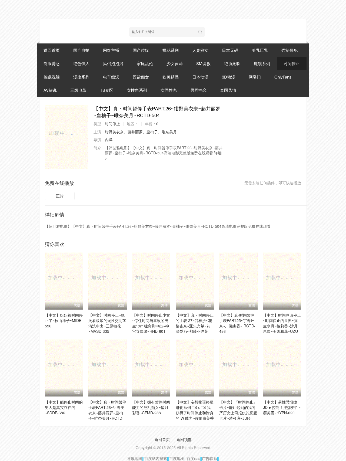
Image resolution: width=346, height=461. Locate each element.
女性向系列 (137, 90)
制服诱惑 (52, 63)
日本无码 (230, 50)
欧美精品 (170, 77)
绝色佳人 (81, 63)
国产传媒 (141, 50)
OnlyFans (282, 77)
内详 (108, 139)
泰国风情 (228, 90)
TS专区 (106, 90)
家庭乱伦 (145, 63)
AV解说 (50, 90)
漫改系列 (81, 77)
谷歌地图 (134, 458)
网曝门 (255, 77)
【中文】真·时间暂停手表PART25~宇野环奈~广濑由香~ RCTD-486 (237, 323)
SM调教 (203, 63)
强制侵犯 (289, 50)
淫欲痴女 (141, 77)
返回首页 (52, 50)
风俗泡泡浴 (113, 63)
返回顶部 (184, 439)
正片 (60, 195)
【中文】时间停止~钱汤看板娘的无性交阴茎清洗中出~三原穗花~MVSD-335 (107, 323)
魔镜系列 (262, 63)
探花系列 (170, 50)
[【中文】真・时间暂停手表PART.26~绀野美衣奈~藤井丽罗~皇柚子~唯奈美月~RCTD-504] (66, 137)
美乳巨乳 (260, 50)
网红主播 (111, 50)
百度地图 (176, 458)
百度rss (193, 458)
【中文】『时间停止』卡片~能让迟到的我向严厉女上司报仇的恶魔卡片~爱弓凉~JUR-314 (238, 412)
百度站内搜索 (155, 458)
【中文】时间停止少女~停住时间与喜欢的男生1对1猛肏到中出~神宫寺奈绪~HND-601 (151, 323)
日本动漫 (200, 77)
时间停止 (292, 63)
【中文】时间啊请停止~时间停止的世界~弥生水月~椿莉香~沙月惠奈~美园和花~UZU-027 (282, 325)
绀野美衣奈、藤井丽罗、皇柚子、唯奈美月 (141, 131)
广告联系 (209, 458)
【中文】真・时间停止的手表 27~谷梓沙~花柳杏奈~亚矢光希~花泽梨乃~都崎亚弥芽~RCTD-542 (195, 325)
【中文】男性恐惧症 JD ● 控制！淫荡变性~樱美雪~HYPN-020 (282, 407)
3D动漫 (228, 77)
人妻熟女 (200, 50)
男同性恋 (198, 90)
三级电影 (78, 90)
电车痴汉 (111, 77)
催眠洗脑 (52, 77)
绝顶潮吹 (232, 63)
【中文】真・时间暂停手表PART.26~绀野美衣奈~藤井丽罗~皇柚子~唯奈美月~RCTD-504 (107, 412)
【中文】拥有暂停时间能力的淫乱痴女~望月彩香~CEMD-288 (151, 407)
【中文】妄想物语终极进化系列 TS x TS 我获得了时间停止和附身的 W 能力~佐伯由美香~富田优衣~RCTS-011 (195, 412)
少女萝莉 (175, 63)
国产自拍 (81, 50)
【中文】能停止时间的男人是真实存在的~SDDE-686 (64, 407)
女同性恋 (169, 90)
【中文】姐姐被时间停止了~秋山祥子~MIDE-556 (64, 320)
